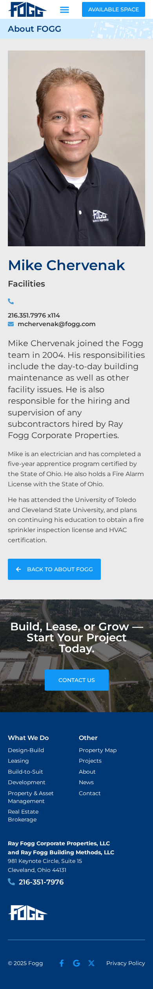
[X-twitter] (91, 963)
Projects (90, 760)
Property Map (98, 750)
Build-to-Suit (25, 771)
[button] (64, 9)
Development (27, 782)
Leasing (18, 760)
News (86, 782)
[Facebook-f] (61, 963)
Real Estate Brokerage (23, 815)
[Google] (76, 963)
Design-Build (26, 750)
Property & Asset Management (31, 797)
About (87, 771)
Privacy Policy (125, 963)
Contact (90, 793)
